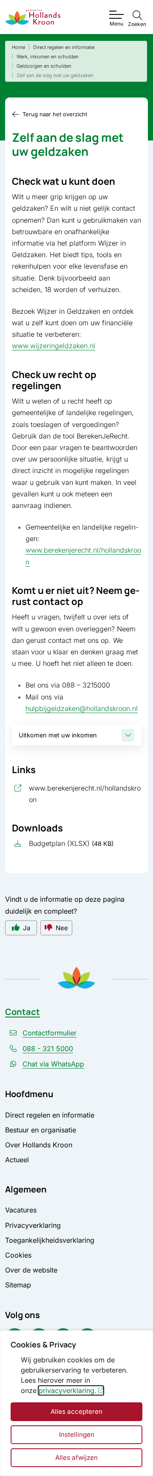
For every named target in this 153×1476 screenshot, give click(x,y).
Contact (22, 1011)
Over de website (31, 1270)
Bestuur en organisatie (40, 1130)
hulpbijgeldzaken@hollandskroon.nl (82, 708)
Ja (26, 928)
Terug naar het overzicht (55, 114)
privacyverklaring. (67, 1390)
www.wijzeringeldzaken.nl (53, 345)
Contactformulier (49, 1033)
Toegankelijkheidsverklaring (49, 1240)
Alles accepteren (76, 1411)
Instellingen (76, 1434)
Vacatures (21, 1210)
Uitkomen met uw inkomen (58, 735)
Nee (62, 928)
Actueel (17, 1159)
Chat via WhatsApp (53, 1064)
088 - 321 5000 (48, 1048)
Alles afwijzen (76, 1457)
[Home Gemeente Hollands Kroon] (32, 17)
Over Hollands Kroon (38, 1145)
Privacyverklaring (33, 1225)
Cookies (18, 1255)
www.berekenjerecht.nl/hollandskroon (85, 794)
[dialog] (76, 1403)
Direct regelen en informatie (49, 1115)
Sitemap (18, 1285)
